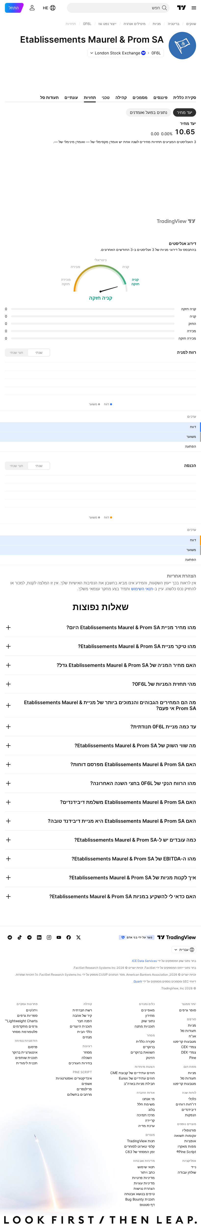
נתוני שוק (148, 1021)
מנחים (87, 1037)
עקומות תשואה (185, 1135)
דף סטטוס (147, 1204)
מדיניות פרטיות (143, 1178)
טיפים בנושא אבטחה (139, 1194)
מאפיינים (148, 1010)
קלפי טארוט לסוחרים (139, 1146)
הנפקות (190, 1115)
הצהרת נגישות (144, 1188)
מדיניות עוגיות (144, 1183)
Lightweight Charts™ (21, 1021)
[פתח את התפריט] (194, 8)
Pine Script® (186, 1152)
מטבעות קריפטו (184, 1041)
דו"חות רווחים (186, 1104)
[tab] (184, 112)
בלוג (152, 1109)
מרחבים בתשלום (79, 1094)
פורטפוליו (189, 1130)
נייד (193, 1167)
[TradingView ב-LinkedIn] (39, 937)
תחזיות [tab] (90, 97)
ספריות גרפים (27, 1015)
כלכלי (192, 1099)
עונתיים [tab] (71, 97)
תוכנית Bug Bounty (140, 1199)
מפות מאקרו (187, 1146)
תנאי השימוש (142, 588)
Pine (192, 1057)
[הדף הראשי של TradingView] (181, 7)
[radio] (39, 352)
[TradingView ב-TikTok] (19, 937)
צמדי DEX (188, 1052)
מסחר (87, 1052)
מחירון (150, 1015)
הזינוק (150, 1057)
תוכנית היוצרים (81, 1026)
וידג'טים (32, 1010)
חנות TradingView (141, 1141)
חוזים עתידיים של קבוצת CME (132, 1073)
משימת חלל (146, 1104)
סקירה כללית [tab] (184, 97)
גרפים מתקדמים (25, 1026)
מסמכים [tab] (140, 97)
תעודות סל (188, 1031)
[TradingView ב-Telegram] (29, 937)
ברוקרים (149, 1047)
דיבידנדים (189, 1109)
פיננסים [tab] (160, 97)
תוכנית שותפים (26, 1057)
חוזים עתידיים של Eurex (137, 1078)
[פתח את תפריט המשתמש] (32, 8)
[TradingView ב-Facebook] (68, 937)
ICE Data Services (144, 961)
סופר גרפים (187, 1010)
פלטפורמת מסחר (25, 1032)
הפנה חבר (84, 1021)
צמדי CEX (188, 1047)
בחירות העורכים (80, 1063)
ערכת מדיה (146, 1126)
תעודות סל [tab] (49, 97)
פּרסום (33, 1047)
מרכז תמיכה (146, 1115)
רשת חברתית (82, 1010)
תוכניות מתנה (145, 1026)
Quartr (138, 981)
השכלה (87, 1057)
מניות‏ (192, 1025)
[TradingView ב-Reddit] (9, 937)
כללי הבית (84, 1032)
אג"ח (192, 1036)
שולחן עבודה (187, 1172)
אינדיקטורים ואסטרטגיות (74, 1078)
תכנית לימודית (27, 1063)
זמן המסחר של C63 (140, 1152)
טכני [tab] (106, 97)
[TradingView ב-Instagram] (49, 937)
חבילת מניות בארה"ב (139, 1083)
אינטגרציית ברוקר (25, 1052)
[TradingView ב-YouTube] (58, 937)
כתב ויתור (147, 1172)
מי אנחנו (148, 1099)
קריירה (150, 1120)
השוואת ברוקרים (143, 1052)
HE (45, 7)
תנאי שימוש (146, 1167)
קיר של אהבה (82, 1015)
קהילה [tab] (121, 97)
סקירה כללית (145, 1041)
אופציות (190, 1141)
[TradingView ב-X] (78, 937)
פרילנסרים (84, 1089)
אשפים (87, 1083)
